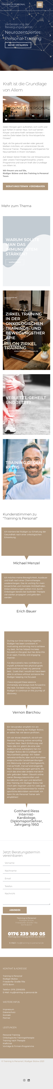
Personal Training (11, 1035)
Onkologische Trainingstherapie (18, 1037)
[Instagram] (24, 1080)
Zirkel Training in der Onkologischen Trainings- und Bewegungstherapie (25, 326)
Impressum (8, 1009)
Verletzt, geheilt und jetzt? (26, 400)
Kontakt (7, 1015)
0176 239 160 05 (26, 933)
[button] (40, 4)
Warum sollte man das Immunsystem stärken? (22, 246)
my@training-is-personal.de (30, 943)
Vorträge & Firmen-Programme (18, 1046)
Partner (6, 1018)
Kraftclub (7, 1043)
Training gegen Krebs (24, 465)
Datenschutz (9, 1012)
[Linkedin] (28, 1080)
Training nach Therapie (14, 1040)
